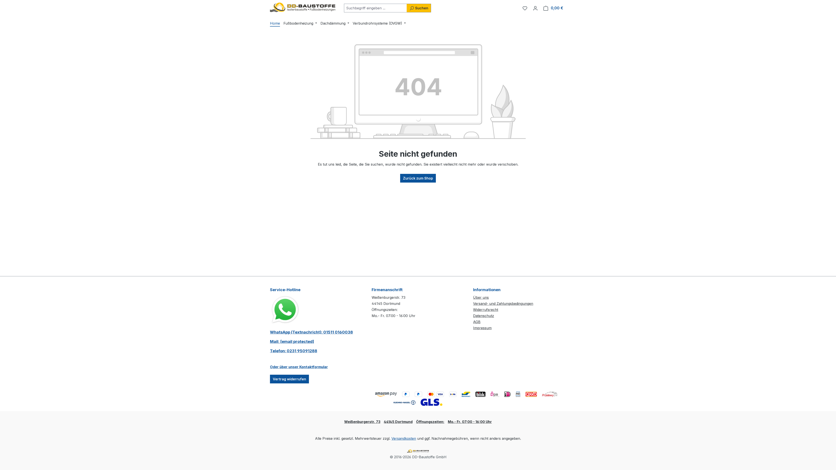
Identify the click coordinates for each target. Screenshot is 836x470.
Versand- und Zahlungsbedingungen (503, 303)
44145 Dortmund (398, 422)
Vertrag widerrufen (289, 379)
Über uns (481, 297)
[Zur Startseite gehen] (302, 7)
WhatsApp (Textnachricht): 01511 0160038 (311, 332)
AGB (476, 322)
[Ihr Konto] (535, 8)
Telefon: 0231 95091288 (293, 351)
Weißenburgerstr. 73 (362, 422)
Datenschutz (483, 316)
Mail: (292, 341)
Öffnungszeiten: (430, 422)
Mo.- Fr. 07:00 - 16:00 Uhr (470, 422)
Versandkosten (403, 438)
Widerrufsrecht (485, 309)
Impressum (482, 328)
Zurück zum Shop (418, 178)
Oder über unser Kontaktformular (299, 367)
